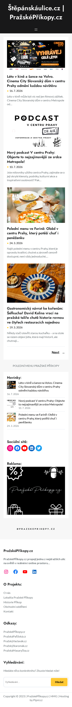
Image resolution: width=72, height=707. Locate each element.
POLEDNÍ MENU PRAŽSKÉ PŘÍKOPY (36, 365)
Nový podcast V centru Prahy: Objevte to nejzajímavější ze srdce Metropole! (34, 157)
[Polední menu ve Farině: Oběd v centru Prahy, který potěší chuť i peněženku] (11, 417)
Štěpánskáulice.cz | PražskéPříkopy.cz (36, 12)
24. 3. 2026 (16, 243)
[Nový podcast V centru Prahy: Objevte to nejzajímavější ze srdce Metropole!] (11, 403)
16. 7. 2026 (16, 90)
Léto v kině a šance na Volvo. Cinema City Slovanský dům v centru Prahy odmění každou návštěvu (36, 81)
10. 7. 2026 (16, 166)
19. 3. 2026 (16, 327)
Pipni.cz (37, 700)
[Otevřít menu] (36, 29)
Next (58, 352)
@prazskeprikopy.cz (36, 529)
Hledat (59, 682)
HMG (54, 696)
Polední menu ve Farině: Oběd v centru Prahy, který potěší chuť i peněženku (33, 233)
